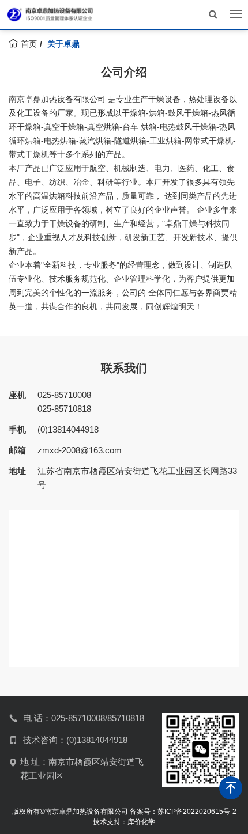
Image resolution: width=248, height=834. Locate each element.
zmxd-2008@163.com (79, 450)
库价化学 (141, 822)
